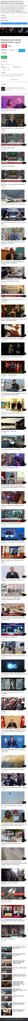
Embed (4, 57)
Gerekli (3, 15)
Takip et (22, 50)
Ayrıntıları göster (4, 20)
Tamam (14, 23)
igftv (9, 46)
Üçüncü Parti (4, 17)
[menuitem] (19, 34)
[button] (5, 34)
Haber (8, 67)
